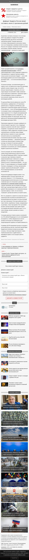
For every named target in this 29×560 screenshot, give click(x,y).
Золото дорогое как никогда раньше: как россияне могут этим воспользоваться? (18, 370)
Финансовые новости (14, 30)
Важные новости (14, 313)
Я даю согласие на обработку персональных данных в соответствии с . (15, 293)
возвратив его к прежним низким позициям (12, 183)
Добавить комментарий (14, 298)
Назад (3, 244)
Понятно (14, 558)
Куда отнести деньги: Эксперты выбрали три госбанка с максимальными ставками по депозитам (17, 356)
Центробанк (12, 305)
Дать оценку (24, 32)
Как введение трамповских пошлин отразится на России (18, 362)
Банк (14, 302)
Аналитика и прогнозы (14, 351)
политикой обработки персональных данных (14, 294)
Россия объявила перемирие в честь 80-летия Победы (17, 345)
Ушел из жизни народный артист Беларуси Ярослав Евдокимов (17, 323)
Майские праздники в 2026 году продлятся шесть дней (17, 316)
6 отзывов (11, 307)
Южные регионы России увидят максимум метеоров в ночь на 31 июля (17, 331)
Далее (4, 251)
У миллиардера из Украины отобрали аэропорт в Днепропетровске (12, 247)
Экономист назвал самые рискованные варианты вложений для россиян (18, 384)
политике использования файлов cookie (14, 554)
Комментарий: (5, 272)
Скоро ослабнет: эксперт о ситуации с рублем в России (18, 376)
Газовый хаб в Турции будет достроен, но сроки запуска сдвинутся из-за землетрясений (14, 255)
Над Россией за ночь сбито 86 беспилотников (16, 338)
